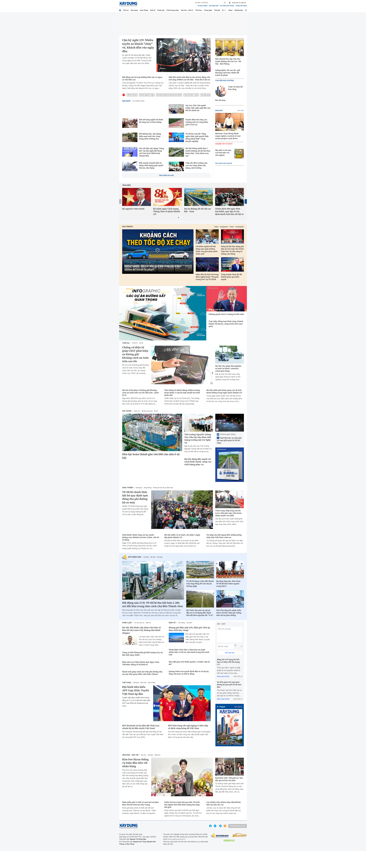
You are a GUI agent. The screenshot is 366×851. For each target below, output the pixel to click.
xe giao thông (202, 6)
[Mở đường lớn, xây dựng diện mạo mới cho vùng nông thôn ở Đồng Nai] (129, 137)
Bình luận (143, 682)
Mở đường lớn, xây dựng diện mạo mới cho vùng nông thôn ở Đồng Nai (150, 136)
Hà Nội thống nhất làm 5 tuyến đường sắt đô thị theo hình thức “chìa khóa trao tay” (197, 152)
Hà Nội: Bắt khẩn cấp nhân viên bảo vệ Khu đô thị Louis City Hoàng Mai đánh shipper (141, 630)
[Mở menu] (246, 10)
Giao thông (144, 10)
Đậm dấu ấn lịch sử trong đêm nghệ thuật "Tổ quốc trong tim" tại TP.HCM (207, 277)
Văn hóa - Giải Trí (130, 755)
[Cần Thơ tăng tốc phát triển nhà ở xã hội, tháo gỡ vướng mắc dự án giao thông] (230, 598)
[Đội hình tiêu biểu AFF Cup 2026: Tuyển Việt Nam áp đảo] (182, 703)
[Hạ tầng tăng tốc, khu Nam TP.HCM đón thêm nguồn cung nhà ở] (230, 569)
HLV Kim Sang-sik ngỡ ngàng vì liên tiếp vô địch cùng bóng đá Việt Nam (188, 727)
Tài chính (189, 623)
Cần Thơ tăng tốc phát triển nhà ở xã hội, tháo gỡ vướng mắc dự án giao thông (228, 612)
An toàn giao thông (227, 6)
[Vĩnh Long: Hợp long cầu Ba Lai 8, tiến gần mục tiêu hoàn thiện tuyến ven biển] (229, 499)
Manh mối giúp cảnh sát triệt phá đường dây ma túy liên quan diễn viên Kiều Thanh (142, 672)
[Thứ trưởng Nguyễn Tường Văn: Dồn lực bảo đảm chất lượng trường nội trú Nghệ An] (198, 423)
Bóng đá (136, 682)
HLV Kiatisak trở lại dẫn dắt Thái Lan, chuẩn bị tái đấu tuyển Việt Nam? (141, 727)
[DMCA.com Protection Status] (229, 840)
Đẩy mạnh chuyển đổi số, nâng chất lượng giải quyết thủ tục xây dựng (151, 165)
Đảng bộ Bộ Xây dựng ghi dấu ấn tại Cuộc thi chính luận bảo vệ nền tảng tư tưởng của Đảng (232, 250)
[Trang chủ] (120, 10)
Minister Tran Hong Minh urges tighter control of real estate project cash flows (227, 136)
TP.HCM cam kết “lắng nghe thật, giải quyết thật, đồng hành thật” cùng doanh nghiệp (197, 137)
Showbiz (150, 755)
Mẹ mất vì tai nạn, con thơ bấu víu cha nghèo (223, 152)
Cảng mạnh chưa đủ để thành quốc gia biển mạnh (231, 277)
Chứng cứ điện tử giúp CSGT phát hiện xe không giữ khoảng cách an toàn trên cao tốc (135, 354)
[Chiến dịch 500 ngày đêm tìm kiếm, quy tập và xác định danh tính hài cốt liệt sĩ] (229, 197)
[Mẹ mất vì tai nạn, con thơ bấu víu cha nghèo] (239, 153)
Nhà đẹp (159, 557)
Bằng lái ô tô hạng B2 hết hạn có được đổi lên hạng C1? (228, 662)
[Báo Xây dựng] (128, 4)
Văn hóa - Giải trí (187, 10)
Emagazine (224, 227)
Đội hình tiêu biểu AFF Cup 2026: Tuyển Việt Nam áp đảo (135, 690)
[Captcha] (241, 646)
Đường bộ (139, 487)
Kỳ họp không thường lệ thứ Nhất (169, 95)
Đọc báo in (238, 707)
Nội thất (152, 557)
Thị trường (181, 623)
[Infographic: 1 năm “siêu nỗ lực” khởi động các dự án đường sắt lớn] (162, 313)
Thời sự (125, 10)
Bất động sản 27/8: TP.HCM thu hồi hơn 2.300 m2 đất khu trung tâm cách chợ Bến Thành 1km (152, 604)
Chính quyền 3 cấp (147, 95)
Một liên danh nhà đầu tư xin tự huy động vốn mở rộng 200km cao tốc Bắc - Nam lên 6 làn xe (189, 78)
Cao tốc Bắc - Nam (191, 95)
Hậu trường (151, 682)
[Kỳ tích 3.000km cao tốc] (229, 464)
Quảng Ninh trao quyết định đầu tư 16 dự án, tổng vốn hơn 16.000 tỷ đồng (189, 672)
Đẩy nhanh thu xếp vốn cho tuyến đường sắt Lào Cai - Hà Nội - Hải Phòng (228, 61)
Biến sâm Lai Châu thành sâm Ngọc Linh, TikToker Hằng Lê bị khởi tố (141, 663)
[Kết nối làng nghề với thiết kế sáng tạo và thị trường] (129, 123)
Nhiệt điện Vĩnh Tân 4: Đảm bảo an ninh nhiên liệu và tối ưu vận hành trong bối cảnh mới (189, 652)
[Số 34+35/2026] (229, 727)
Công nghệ (208, 10)
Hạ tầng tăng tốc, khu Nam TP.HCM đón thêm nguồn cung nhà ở (228, 583)
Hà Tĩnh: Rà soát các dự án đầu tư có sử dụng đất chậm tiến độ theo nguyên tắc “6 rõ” (199, 612)
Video (230, 10)
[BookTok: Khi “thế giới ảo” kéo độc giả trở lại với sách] (229, 767)
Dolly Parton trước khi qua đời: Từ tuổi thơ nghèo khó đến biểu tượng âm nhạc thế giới (182, 804)
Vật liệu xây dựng (146, 411)
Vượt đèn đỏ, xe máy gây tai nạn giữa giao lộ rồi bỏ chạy (229, 440)
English (219, 111)
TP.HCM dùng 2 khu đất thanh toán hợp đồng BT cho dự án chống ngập (200, 583)
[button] (178, 217)
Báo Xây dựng (220, 100)
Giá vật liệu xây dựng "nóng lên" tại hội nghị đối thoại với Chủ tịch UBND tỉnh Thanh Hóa (151, 152)
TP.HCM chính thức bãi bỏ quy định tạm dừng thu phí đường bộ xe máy (135, 497)
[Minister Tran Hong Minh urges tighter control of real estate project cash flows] (229, 122)
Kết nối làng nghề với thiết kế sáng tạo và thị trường (151, 120)
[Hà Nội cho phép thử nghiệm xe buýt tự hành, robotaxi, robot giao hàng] (229, 355)
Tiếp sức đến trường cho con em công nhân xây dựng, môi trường (196, 165)
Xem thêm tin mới (166, 175)
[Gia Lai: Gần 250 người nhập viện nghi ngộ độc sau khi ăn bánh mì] (176, 109)
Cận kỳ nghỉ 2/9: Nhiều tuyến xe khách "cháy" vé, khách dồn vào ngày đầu (138, 45)
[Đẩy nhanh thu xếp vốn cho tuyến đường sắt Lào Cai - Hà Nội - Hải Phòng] (229, 47)
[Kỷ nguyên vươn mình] (136, 197)
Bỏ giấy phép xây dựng (209, 95)
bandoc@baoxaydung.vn (177, 839)
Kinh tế (152, 10)
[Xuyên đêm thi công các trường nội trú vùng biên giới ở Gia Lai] (176, 123)
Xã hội (141, 343)
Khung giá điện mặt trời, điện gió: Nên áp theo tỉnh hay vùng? (189, 629)
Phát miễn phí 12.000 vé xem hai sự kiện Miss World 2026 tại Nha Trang (140, 803)
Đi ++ (224, 10)
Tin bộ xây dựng (241, 6)
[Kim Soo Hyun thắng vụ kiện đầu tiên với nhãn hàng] (182, 777)
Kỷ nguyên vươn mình (133, 208)
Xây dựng (134, 10)
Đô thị (156, 411)
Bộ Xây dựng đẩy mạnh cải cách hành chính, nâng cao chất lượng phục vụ (197, 462)
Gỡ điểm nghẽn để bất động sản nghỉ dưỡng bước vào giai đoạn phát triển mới (207, 250)
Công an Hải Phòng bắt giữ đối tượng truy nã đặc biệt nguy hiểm (142, 653)
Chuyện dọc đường (224, 81)
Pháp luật (160, 10)
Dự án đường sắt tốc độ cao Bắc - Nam (197, 210)
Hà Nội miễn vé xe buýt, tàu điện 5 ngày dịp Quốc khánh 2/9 (182, 536)
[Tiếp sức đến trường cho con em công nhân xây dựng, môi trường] (176, 166)
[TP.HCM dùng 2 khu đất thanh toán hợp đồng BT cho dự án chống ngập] (200, 569)
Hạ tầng (146, 557)
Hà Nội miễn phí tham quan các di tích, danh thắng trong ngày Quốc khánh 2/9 (224, 391)
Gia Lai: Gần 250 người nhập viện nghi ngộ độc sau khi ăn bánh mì (197, 108)
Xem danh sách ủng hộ (223, 163)
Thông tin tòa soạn (237, 826)
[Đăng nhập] (229, 2)
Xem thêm (240, 110)
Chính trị (135, 343)
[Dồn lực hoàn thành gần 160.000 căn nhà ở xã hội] (152, 432)
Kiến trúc (137, 411)
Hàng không (147, 487)
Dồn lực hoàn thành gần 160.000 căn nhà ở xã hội (151, 456)
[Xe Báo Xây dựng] (239, 835)
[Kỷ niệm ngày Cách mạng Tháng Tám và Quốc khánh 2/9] (167, 197)
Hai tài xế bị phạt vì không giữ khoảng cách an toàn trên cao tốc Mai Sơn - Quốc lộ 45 (140, 392)
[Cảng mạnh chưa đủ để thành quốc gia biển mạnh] (232, 264)
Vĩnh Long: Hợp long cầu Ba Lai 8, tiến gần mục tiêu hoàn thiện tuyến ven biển (228, 513)
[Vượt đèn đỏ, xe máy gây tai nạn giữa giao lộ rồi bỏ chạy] (229, 423)
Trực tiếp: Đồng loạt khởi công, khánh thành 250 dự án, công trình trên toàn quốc (226, 323)
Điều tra (148, 623)
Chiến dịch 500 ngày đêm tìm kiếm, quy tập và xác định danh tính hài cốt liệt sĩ (229, 211)
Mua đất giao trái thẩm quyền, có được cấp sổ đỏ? (189, 663)
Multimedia (239, 10)
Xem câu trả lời (223, 676)
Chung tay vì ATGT (224, 144)
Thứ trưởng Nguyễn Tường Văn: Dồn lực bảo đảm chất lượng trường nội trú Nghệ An (197, 438)
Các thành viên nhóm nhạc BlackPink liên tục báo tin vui (223, 803)
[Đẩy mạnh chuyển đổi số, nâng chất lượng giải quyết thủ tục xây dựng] (129, 166)
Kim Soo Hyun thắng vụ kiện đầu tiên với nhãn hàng (135, 763)
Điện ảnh (157, 755)
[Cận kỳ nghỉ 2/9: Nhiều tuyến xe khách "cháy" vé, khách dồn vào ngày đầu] (184, 55)
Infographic (240, 227)
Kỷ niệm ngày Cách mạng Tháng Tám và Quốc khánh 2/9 (166, 211)
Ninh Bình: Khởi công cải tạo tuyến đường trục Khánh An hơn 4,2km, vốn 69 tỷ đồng (140, 537)
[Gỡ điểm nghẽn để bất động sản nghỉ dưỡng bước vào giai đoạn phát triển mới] (207, 236)
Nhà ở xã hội (132, 95)
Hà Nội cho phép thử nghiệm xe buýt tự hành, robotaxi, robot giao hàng (228, 368)
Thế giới (217, 10)
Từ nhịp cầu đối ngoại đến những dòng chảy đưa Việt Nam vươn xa (224, 536)
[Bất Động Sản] (220, 835)
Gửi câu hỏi (229, 653)
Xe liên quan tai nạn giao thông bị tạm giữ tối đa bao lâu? (229, 684)
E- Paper (221, 706)
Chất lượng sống (173, 10)
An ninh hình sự (139, 623)
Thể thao (198, 10)
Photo (232, 227)
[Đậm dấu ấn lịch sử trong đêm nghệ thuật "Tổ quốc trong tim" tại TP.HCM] (207, 264)
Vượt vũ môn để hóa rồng (235, 87)
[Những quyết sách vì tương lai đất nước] (226, 298)
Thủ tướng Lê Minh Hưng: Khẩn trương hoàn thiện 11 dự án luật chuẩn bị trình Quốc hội (182, 392)
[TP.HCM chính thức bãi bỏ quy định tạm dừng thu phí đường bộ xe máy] (182, 509)
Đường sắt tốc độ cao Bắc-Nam (163, 487)
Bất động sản (214, 6)
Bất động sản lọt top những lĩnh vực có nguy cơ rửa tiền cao (142, 78)
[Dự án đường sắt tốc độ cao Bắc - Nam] (198, 197)
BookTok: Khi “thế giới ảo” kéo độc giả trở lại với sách (229, 779)
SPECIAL (129, 289)
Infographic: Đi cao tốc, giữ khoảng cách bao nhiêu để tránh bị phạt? (227, 72)
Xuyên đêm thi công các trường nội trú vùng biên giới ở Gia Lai (196, 122)
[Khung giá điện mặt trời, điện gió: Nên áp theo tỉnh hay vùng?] (176, 637)
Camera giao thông (227, 434)
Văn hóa (143, 755)
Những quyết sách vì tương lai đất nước (226, 314)
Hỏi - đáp (221, 624)
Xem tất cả (238, 676)
